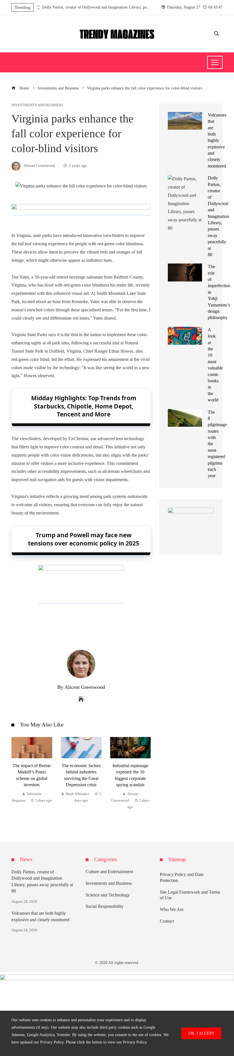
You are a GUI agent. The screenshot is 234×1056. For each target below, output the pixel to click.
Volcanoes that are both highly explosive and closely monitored (217, 140)
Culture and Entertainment (109, 871)
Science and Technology (108, 894)
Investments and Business (37, 105)
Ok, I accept (201, 1033)
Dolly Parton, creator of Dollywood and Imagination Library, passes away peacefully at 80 (96, 7)
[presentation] (38, 6)
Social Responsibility (105, 906)
